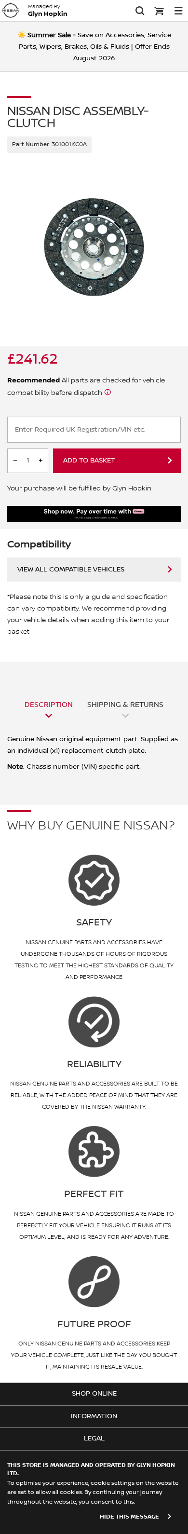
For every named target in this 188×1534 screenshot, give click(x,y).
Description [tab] (49, 704)
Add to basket (89, 460)
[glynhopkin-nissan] (10, 10)
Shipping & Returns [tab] (125, 704)
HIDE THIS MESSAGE (129, 1516)
